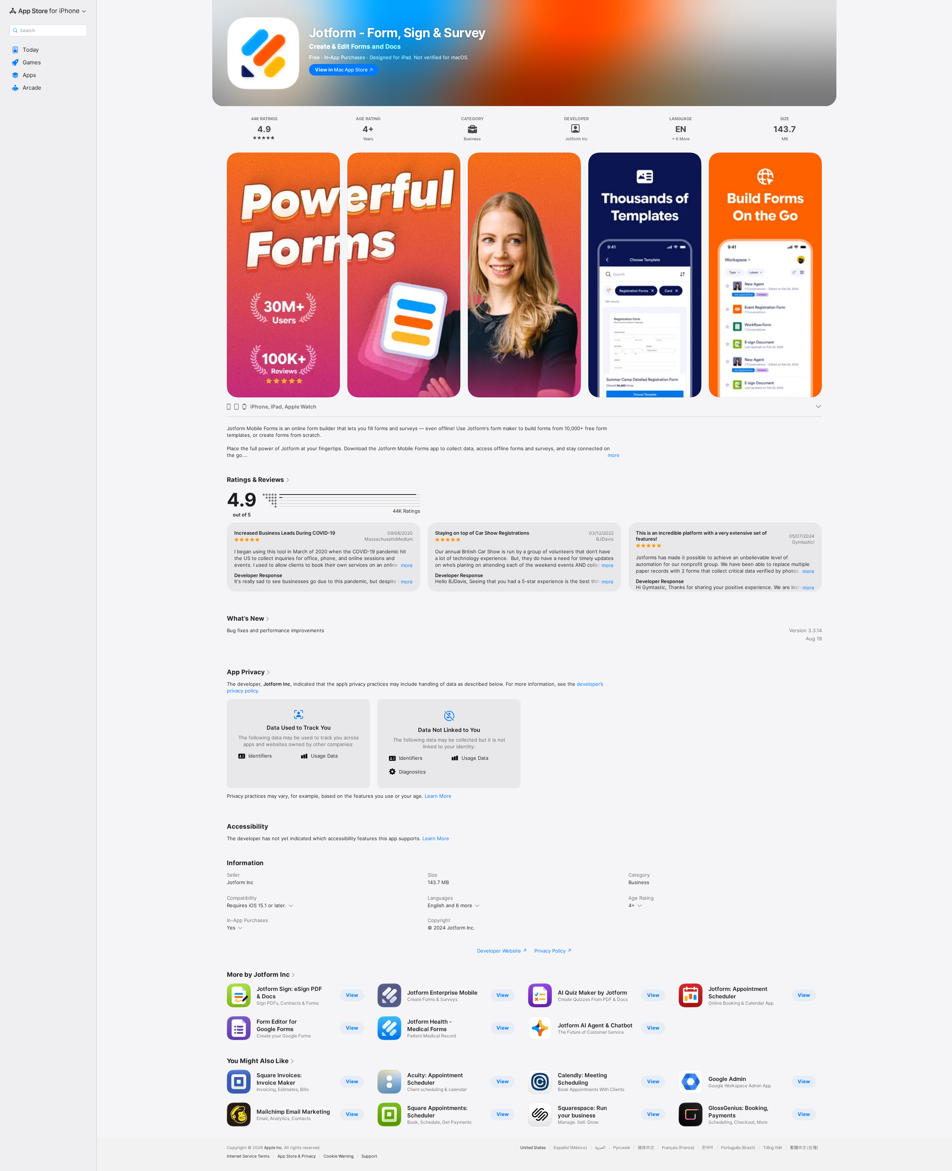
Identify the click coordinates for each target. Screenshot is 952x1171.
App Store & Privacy (296, 1156)
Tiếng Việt (772, 1148)
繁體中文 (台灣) (804, 1148)
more (614, 455)
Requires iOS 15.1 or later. (256, 905)
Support (369, 1156)
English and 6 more (450, 905)
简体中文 (646, 1148)
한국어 (707, 1148)
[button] (48, 49)
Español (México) (570, 1148)
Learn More (438, 796)
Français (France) (678, 1148)
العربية (600, 1148)
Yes (231, 928)
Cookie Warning (339, 1156)
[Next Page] (829, 275)
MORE (407, 565)
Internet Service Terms (248, 1156)
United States (533, 1148)
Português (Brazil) (738, 1148)
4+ (631, 905)
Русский (621, 1148)
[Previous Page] (219, 275)
